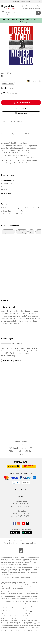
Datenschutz (13, 541)
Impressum (28, 541)
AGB (21, 541)
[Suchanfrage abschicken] (38, 13)
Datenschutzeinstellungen (28, 543)
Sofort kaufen (22, 108)
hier (31, 611)
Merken (7, 133)
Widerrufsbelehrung (10, 543)
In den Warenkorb (23, 102)
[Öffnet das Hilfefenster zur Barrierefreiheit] (21, 551)
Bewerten (31, 133)
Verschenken (22, 113)
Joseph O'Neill (6, 73)
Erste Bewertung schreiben (12, 360)
